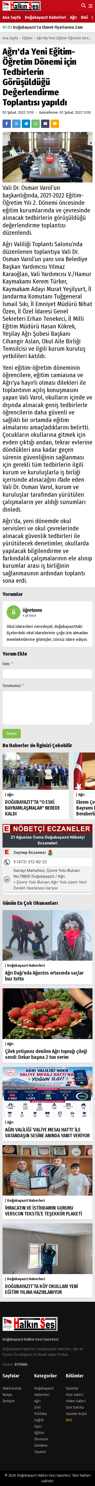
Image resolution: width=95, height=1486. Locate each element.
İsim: (8, 663)
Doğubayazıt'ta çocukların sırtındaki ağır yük (48, 27)
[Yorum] (55, 124)
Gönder (11, 733)
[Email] (45, 124)
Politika (40, 1413)
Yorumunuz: (13, 685)
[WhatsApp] (35, 124)
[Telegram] (26, 124)
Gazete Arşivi (76, 1413)
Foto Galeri (74, 1394)
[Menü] (90, 6)
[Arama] (83, 5)
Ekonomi (41, 1439)
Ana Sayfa (12, 17)
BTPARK (21, 1364)
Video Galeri (76, 1401)
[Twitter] (16, 124)
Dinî (84, 17)
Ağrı (73, 17)
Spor (38, 1426)
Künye (7, 1394)
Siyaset (40, 1451)
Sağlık (39, 1420)
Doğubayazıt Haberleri (45, 17)
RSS (69, 1420)
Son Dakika (75, 1407)
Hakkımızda (12, 1388)
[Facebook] (7, 124)
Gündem (40, 1445)
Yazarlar (72, 1388)
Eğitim (27, 38)
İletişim (8, 1401)
